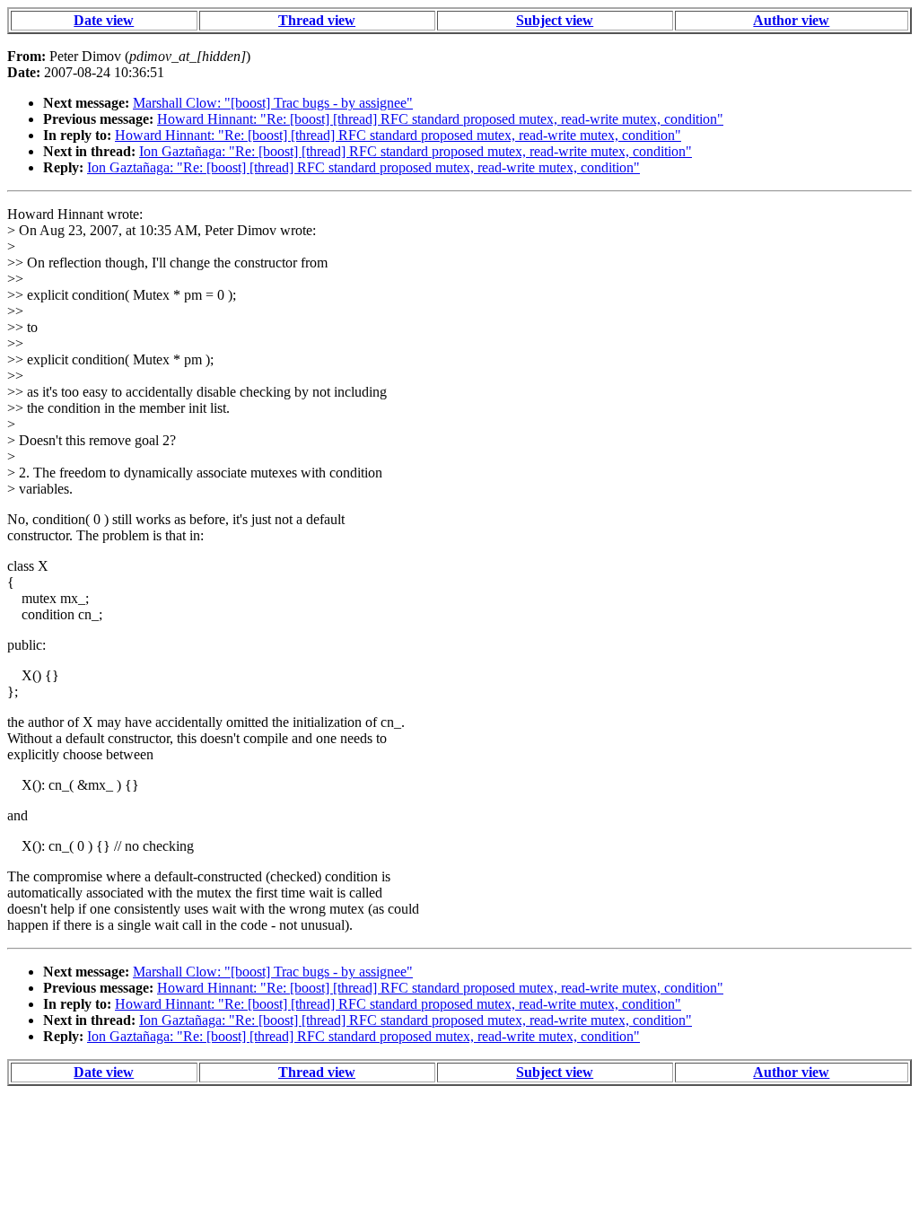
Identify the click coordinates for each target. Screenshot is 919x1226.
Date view (104, 20)
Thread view (316, 20)
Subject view (554, 20)
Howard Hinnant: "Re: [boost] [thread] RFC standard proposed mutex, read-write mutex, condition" (440, 119)
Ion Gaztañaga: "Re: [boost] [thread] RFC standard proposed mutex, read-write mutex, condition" (415, 151)
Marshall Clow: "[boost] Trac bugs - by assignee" (273, 102)
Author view (791, 20)
